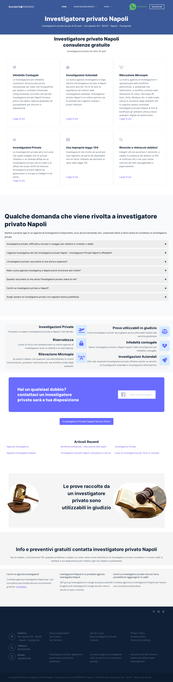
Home (64, 7)
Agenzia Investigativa (18, 446)
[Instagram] (163, 612)
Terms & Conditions (141, 640)
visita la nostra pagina (139, 394)
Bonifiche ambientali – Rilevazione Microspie (83, 446)
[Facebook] (154, 612)
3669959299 (24, 658)
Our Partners (55, 640)
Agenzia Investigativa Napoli (21, 453)
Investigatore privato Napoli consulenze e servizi (86, 453)
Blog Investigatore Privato (103, 636)
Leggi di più (19, 118)
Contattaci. (21, 586)
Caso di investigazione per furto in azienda (137, 453)
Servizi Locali (97, 633)
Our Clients (55, 636)
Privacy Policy (138, 633)
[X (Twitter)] (159, 612)
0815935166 (157, 7)
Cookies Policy (138, 636)
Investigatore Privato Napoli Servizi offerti (86, 421)
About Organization (59, 633)
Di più (106, 7)
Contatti (94, 640)
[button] (86, 244)
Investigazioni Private (84, 7)
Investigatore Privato (125, 446)
